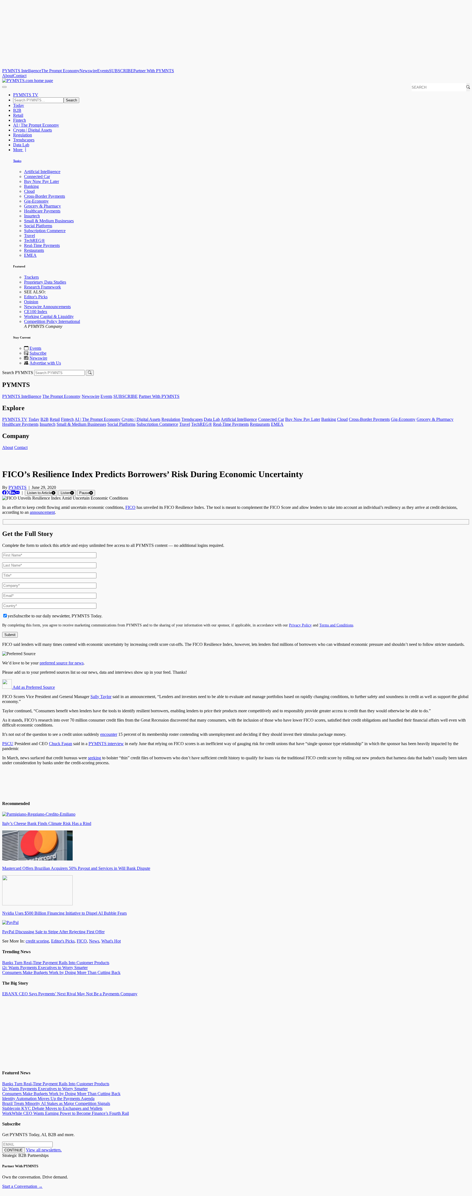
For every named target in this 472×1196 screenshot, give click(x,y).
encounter (108, 734)
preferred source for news (62, 663)
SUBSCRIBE (121, 70)
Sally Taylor (100, 696)
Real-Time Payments (42, 245)
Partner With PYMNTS (153, 70)
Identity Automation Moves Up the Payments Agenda (48, 1098)
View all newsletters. (44, 1150)
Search (71, 100)
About (7, 75)
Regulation (22, 135)
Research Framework (42, 287)
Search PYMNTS (17, 372)
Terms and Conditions (336, 625)
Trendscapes (23, 140)
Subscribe (38, 353)
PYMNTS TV (25, 94)
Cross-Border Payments (44, 196)
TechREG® (34, 240)
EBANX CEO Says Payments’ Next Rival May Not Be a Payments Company (69, 993)
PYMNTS (17, 487)
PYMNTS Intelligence (21, 70)
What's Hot (111, 941)
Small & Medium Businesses (49, 220)
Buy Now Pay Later (41, 181)
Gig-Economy (36, 201)
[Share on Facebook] (4, 492)
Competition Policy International (52, 321)
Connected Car (37, 176)
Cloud (29, 191)
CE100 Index (35, 311)
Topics (17, 160)
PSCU (7, 743)
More (18, 149)
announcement (42, 512)
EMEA (30, 255)
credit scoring (37, 941)
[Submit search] (90, 373)
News (94, 941)
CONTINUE (13, 1150)
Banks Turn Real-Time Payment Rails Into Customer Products (55, 962)
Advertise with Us (45, 363)
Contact (19, 75)
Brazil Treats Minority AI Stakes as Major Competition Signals (56, 1103)
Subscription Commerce (45, 230)
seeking (94, 757)
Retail (18, 115)
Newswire (88, 70)
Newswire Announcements (47, 306)
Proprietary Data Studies (45, 282)
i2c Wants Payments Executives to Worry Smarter (45, 967)
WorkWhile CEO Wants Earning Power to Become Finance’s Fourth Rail (65, 1113)
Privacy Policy (300, 625)
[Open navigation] (4, 87)
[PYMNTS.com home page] (27, 80)
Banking (31, 186)
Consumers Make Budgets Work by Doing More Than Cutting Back (61, 972)
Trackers (31, 277)
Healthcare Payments (42, 211)
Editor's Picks (36, 296)
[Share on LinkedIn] (13, 492)
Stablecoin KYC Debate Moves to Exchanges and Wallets (52, 1108)
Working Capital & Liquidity (49, 316)
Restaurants (34, 250)
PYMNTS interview (106, 743)
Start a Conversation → (22, 1186)
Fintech (19, 120)
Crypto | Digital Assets (32, 130)
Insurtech (32, 216)
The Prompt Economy (60, 70)
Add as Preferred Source (33, 687)
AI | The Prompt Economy (36, 125)
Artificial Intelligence (42, 171)
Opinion (31, 301)
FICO (130, 507)
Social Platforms (38, 225)
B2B (17, 110)
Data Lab (21, 144)
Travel (29, 235)
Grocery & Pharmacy (42, 206)
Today (18, 105)
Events (103, 70)
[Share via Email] (17, 492)
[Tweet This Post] (9, 492)
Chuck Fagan (60, 743)
